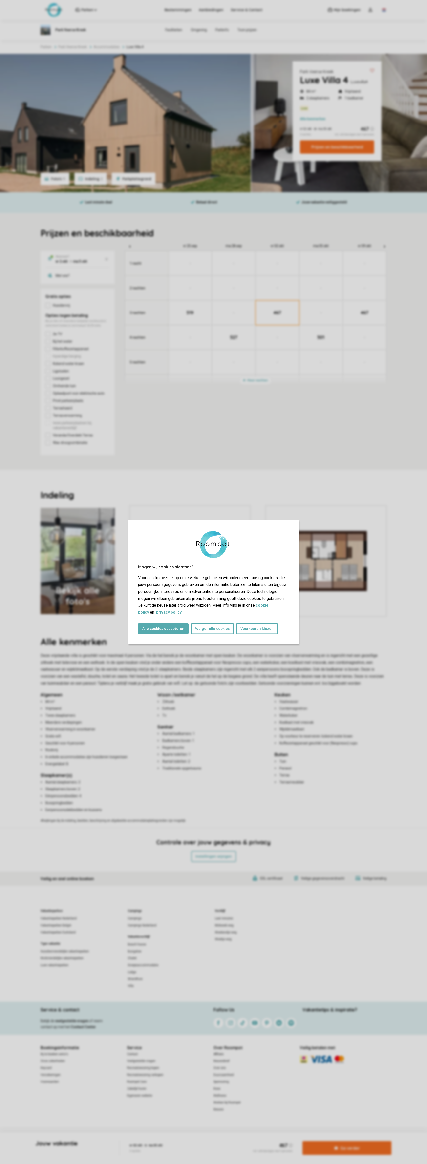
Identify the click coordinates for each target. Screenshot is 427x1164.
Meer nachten (257, 380)
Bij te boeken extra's (54, 1054)
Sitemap (243, 1140)
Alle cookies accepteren (163, 628)
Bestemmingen (178, 10)
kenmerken (312, 119)
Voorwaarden (50, 1081)
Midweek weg (224, 925)
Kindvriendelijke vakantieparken (62, 958)
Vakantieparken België (56, 925)
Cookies (207, 1140)
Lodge (132, 972)
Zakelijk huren (136, 1088)
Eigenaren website (139, 1095)
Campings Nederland (142, 925)
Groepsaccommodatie (143, 965)
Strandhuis (135, 979)
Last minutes (224, 918)
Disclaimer (225, 1140)
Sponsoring (221, 1081)
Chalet (132, 958)
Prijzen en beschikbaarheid (337, 147)
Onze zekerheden (53, 1061)
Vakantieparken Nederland (59, 918)
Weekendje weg (226, 932)
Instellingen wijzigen (213, 856)
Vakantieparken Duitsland (58, 932)
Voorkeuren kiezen (257, 628)
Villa (131, 986)
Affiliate (219, 1054)
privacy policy (169, 612)
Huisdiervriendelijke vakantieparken (65, 951)
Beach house (137, 944)
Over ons (220, 1068)
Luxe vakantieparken (54, 965)
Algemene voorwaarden (166, 1140)
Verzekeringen (51, 1075)
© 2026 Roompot (265, 1140)
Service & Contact (246, 10)
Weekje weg (223, 939)
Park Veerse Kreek (316, 71)
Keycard (46, 1068)
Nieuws (219, 1109)
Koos (217, 1088)
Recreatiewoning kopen (143, 1068)
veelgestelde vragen (71, 1021)
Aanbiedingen (211, 10)
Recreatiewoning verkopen (145, 1075)
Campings (135, 911)
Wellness (220, 1095)
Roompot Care (137, 1081)
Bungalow (134, 951)
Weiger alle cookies (212, 628)
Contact (132, 1054)
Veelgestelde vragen (141, 1061)
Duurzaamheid (224, 1075)
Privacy (192, 1140)
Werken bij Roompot (227, 1102)
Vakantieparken (52, 911)
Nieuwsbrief (222, 1061)
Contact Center (83, 1027)
